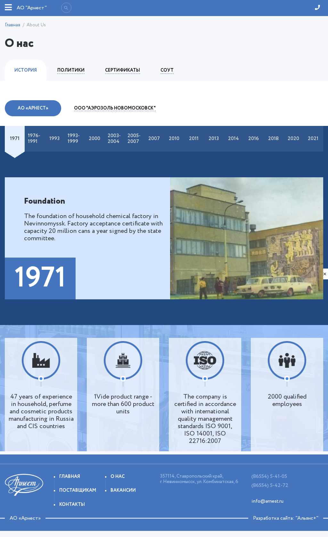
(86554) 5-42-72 (269, 485)
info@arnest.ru (267, 501)
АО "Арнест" (32, 8)
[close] (325, 274)
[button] (15, 139)
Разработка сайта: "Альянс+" (285, 518)
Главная (12, 25)
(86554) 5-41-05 (269, 476)
